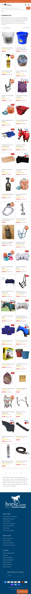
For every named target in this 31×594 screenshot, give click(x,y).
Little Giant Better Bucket (22, 120)
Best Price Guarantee (9, 523)
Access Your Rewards (9, 545)
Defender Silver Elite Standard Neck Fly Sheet (22, 316)
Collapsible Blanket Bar (21, 388)
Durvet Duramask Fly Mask (8, 364)
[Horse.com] (8, 5)
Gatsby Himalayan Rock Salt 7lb (21, 195)
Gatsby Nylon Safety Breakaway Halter (20, 242)
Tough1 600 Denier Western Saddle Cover (8, 412)
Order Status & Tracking (10, 516)
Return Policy (7, 521)
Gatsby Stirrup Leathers (21, 461)
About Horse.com (8, 538)
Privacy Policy (7, 540)
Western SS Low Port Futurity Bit (21, 412)
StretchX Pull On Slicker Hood (7, 316)
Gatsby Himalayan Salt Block (7, 170)
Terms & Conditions (8, 543)
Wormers (5, 555)
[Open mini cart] (28, 5)
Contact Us (6, 528)
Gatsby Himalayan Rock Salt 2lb (7, 121)
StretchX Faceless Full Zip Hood (8, 437)
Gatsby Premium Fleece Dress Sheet (21, 170)
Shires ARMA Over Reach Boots (7, 267)
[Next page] (25, 472)
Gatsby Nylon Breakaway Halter (7, 96)
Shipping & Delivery (8, 519)
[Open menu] (2, 4)
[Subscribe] (22, 575)
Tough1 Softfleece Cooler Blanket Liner (8, 292)
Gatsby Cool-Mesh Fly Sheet (21, 267)
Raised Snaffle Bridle (21, 219)
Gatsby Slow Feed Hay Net (8, 388)
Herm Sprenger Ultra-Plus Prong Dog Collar (8, 219)
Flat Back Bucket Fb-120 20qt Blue (21, 364)
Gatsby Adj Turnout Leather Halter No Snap (21, 292)
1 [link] (5, 472)
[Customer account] (25, 5)
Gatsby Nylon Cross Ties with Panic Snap (7, 145)
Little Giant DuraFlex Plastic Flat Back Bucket (21, 48)
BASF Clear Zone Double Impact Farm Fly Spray (7, 461)
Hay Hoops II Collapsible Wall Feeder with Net (7, 242)
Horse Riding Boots (8, 560)
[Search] (28, 8)
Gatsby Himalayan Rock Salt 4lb (21, 71)
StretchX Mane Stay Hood (22, 340)
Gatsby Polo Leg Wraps (7, 340)
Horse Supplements (8, 553)
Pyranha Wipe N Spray (7, 71)
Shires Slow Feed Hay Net (22, 436)
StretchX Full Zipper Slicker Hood (21, 145)
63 (21, 472)
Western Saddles (8, 557)
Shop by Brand (7, 562)
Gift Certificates (7, 564)
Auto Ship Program (8, 530)
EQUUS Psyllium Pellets (7, 48)
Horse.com (13, 587)
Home (2, 11)
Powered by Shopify (19, 587)
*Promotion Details (8, 526)
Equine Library (7, 567)
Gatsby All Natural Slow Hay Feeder (21, 96)
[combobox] (15, 8)
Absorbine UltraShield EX (8, 194)
